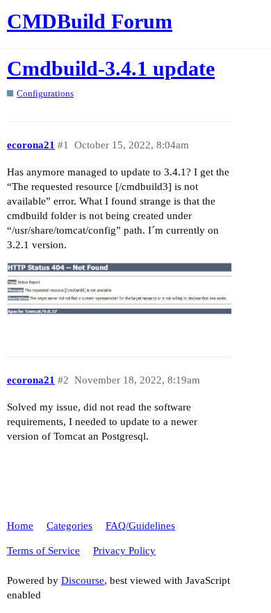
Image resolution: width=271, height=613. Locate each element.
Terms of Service (43, 550)
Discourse (82, 580)
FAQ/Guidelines (140, 525)
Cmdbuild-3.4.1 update (111, 68)
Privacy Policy (124, 550)
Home (20, 525)
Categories (69, 525)
